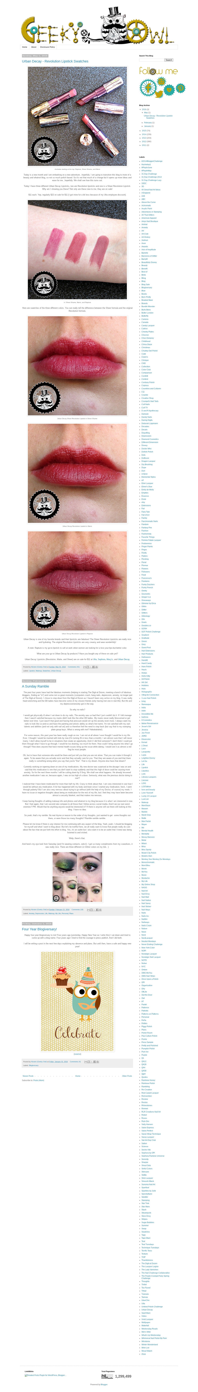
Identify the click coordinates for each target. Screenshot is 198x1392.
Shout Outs (146, 1165)
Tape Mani (146, 1238)
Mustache (146, 878)
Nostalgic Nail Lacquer (151, 957)
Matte (144, 818)
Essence (145, 496)
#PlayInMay (146, 171)
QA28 (144, 1064)
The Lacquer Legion (150, 1266)
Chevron (145, 335)
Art (143, 231)
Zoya (144, 1354)
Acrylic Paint (147, 209)
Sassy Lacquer (148, 1137)
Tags (144, 1235)
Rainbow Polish (148, 1083)
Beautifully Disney (149, 262)
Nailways (145, 922)
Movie (144, 869)
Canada (145, 322)
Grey (144, 644)
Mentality (145, 834)
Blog (143, 281)
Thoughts (145, 1281)
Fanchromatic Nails (150, 521)
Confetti (145, 376)
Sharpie (145, 1162)
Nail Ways (146, 910)
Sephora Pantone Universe (153, 1156)
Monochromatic (148, 862)
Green (144, 641)
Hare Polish (146, 666)
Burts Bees (146, 310)
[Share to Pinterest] (96, 667)
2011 (144, 145)
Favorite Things (148, 537)
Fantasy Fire (147, 528)
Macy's (110, 659)
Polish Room (147, 1033)
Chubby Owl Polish (150, 351)
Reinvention (147, 1096)
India (144, 708)
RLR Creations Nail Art (151, 1112)
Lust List (145, 799)
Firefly (144, 553)
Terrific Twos (147, 1251)
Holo (144, 689)
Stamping (146, 1200)
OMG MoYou (147, 973)
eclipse (145, 474)
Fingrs (144, 550)
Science (145, 1146)
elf (143, 480)
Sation (144, 1143)
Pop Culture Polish (149, 1036)
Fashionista (146, 534)
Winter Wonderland (150, 1345)
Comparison (147, 373)
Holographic (147, 692)
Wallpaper (146, 1322)
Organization (147, 985)
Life (46, 913)
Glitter (144, 610)
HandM (145, 660)
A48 (143, 196)
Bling (144, 278)
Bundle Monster (148, 306)
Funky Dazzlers (148, 584)
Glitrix (144, 606)
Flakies (145, 556)
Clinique (145, 360)
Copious (145, 385)
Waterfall (145, 1325)
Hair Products (147, 654)
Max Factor (146, 821)
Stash (144, 1210)
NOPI (144, 951)
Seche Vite (146, 1150)
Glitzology (146, 616)
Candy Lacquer (148, 325)
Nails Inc (145, 916)
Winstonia (146, 1341)
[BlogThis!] (87, 667)
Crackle (145, 395)
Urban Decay (123, 659)
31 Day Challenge (149, 174)
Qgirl (144, 1074)
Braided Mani (147, 300)
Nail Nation (146, 900)
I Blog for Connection (150, 695)
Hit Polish (146, 679)
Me (143, 828)
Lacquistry (146, 752)
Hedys (144, 673)
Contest (145, 379)
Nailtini (144, 919)
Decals (144, 430)
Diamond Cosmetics (150, 439)
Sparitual (145, 1187)
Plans (71, 913)
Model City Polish (149, 853)
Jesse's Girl (146, 726)
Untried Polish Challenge (152, 1307)
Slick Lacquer (147, 1178)
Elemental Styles (149, 477)
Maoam (145, 809)
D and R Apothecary (150, 411)
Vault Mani (146, 1313)
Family (144, 518)
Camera (145, 319)
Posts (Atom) (38, 1080)
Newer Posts (28, 1076)
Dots (143, 455)
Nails (144, 913)
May (146, 113)
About (33, 47)
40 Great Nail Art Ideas (151, 190)
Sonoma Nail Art (148, 1184)
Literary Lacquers (149, 777)
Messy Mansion (148, 837)
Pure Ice (145, 1052)
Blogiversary (34, 1065)
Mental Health (147, 831)
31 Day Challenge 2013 (152, 177)
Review (145, 1099)
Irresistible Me (147, 714)
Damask (145, 414)
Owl (143, 998)
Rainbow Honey (148, 1080)
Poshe (144, 1039)
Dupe (144, 467)
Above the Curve (149, 202)
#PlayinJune (147, 167)
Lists (143, 774)
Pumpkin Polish (148, 1049)
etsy (143, 502)
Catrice (145, 329)
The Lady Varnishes (150, 1270)
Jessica (145, 730)
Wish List (145, 1348)
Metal (144, 840)
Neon (144, 932)
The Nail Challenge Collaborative (156, 1273)
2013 (144, 138)
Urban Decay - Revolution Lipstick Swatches (55, 61)
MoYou (144, 872)
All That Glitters (148, 215)
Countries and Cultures (151, 388)
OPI (143, 982)
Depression (39, 913)
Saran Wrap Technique (151, 1134)
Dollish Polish (147, 452)
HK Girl (145, 682)
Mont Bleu (146, 865)
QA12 (144, 1061)
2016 (144, 109)
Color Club (146, 370)
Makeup (39, 671)
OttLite (144, 992)
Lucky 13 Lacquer (149, 796)
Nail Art (145, 891)
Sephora (101, 659)
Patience (145, 1008)
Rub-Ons (145, 1121)
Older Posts (127, 1076)
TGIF (144, 1257)
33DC (144, 183)
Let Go (144, 761)
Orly (143, 989)
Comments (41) (74, 667)
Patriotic (145, 1011)
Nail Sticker (146, 906)
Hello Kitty (146, 676)
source (77, 1054)
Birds (144, 275)
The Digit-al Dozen (149, 1263)
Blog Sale (146, 284)
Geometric (146, 594)
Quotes (145, 1077)
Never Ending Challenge (152, 944)
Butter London (147, 313)
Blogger (104, 1384)
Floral (144, 562)
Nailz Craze (146, 925)
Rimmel (145, 1108)
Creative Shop (148, 398)
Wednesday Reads (150, 1329)
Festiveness (147, 543)
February (148, 123)
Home (24, 47)
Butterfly (145, 316)
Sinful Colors (147, 1169)
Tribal (144, 1291)
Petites (144, 1023)
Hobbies (145, 685)
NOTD (144, 960)
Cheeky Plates (148, 332)
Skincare (145, 1172)
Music (144, 875)
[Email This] (84, 667)
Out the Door (147, 995)
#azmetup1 (146, 164)
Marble (144, 812)
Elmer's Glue (147, 487)
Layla (144, 755)
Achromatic (146, 205)
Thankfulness (147, 1260)
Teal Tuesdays (148, 1244)
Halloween (146, 657)
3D (143, 186)
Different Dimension (150, 442)
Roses (144, 1118)
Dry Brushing (147, 464)
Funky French (147, 588)
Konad (144, 742)
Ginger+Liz (146, 597)
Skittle (144, 1175)
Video (144, 1316)
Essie (144, 499)
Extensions (146, 505)
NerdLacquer (147, 938)
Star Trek (145, 1203)
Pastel (144, 1004)
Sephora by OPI (148, 1153)
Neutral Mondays (149, 941)
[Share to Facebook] (93, 667)
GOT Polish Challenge (151, 632)
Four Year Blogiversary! (39, 929)
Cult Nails (146, 404)
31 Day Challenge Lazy (151, 180)
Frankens (145, 581)
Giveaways (146, 600)
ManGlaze (146, 805)
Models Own (147, 856)
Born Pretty (146, 297)
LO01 (144, 783)
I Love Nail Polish (149, 698)
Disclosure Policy (47, 47)
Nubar (144, 963)
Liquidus (145, 771)
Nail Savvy (146, 903)
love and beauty (148, 790)
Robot (144, 1115)
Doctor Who (146, 449)
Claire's (145, 357)
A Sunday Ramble (35, 686)
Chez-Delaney (148, 338)
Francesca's (147, 578)
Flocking (145, 559)
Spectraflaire (147, 1194)
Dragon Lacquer (148, 461)
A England (146, 193)
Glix (143, 619)
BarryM (145, 259)
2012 (144, 141)
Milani (144, 843)
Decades (145, 426)
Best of (144, 272)
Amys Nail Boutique (150, 221)
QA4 (143, 1067)
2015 (144, 131)
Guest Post (146, 647)
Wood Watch (147, 1351)
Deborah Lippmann (150, 423)
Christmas (146, 347)
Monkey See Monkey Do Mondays (156, 859)
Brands (145, 303)
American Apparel (149, 218)
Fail (143, 509)
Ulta (95, 659)
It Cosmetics (147, 720)
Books (144, 294)
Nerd (144, 935)
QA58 (144, 1071)
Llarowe (145, 780)
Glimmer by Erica (149, 603)
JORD (144, 736)
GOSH (144, 629)
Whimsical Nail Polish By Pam (154, 1338)
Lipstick (32, 671)
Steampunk (146, 1213)
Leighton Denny (148, 758)
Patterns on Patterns (150, 1014)
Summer (145, 1225)
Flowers (145, 569)
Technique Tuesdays (150, 1248)
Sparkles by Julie (149, 1191)
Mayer (144, 824)
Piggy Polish (147, 1026)
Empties (145, 493)
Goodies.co (146, 625)
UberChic (146, 1300)
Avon (144, 243)
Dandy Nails (147, 417)
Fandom (145, 524)
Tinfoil (144, 1284)
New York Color (148, 948)
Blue (143, 291)
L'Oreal (145, 745)
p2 (143, 1001)
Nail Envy (146, 894)
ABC (143, 199)
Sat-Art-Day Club (149, 1140)
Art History (146, 237)
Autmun (145, 240)
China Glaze (147, 344)
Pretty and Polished (150, 1045)
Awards (145, 246)
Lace (144, 749)
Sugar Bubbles (148, 1222)
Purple (144, 1055)
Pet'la (144, 1020)
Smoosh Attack (148, 1181)
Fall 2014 (145, 515)
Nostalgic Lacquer (149, 954)
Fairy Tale (146, 512)
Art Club (145, 234)
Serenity (145, 1159)
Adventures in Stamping (152, 212)
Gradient (145, 635)
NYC (144, 966)
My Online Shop (148, 884)
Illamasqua (146, 704)
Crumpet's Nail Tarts (150, 401)
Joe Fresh (146, 733)
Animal (144, 224)
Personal (65, 913)
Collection (146, 367)
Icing (144, 701)
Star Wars (146, 1207)
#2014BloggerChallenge (152, 161)
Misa (144, 846)
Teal (143, 1241)
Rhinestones (147, 1105)
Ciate (144, 354)
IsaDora (145, 717)
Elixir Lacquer (147, 483)
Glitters (144, 613)
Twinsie (145, 1297)
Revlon (145, 1102)
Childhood (146, 341)
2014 (144, 134)
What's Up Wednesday (151, 1335)
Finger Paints (147, 546)
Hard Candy (147, 663)
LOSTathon (146, 787)
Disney (144, 445)
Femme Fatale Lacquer (151, 540)
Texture (145, 1254)
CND (144, 363)
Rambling (146, 1087)
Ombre (144, 970)
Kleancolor (146, 739)
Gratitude (145, 638)
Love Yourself (147, 793)
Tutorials (145, 1294)
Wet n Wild (146, 1332)
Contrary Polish (148, 382)
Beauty (144, 265)
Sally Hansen (147, 1124)
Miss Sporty (146, 850)
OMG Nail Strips (148, 976)
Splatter (145, 1197)
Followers (146, 572)
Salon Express (148, 1128)
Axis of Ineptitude (149, 250)
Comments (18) (77, 909)
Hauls (144, 670)
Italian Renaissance (150, 723)
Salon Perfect (147, 1131)
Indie (144, 711)
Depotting (146, 433)
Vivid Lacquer (147, 1319)
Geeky (144, 591)
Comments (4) (75, 1062)
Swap (144, 1229)
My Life (58, 913)
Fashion (145, 531)
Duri (143, 471)
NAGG (144, 887)
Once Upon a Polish (150, 979)
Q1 (143, 1058)
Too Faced (146, 1288)
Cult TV (145, 408)
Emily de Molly (148, 490)
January (147, 126)
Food (144, 575)
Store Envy (146, 1216)
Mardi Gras (146, 815)
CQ (143, 392)
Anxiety (31, 913)
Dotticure (145, 458)
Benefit (144, 269)
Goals (144, 622)
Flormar (145, 565)
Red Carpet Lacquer (150, 1093)
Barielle (145, 253)
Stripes (144, 1219)
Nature (144, 929)
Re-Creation (147, 1090)
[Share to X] (90, 667)
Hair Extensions (148, 651)
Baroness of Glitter (149, 256)
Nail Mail (145, 897)
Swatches (46, 671)
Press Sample (147, 1042)
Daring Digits (147, 420)
